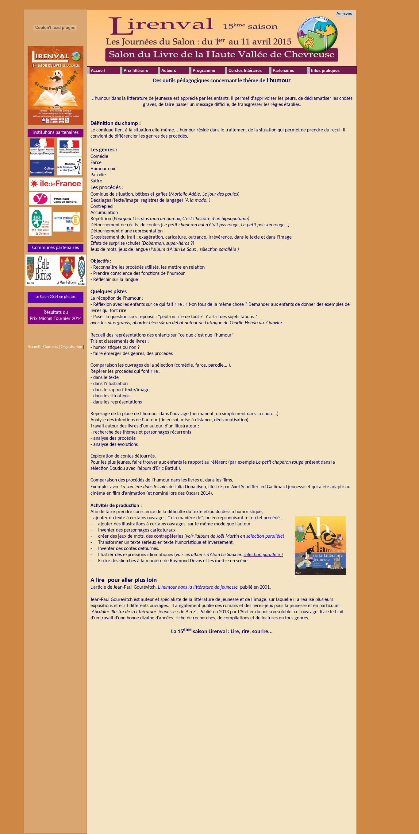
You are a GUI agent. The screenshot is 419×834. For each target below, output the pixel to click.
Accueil (98, 70)
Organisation (71, 346)
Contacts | (51, 346)
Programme (204, 70)
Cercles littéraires (245, 70)
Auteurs (168, 70)
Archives (344, 13)
